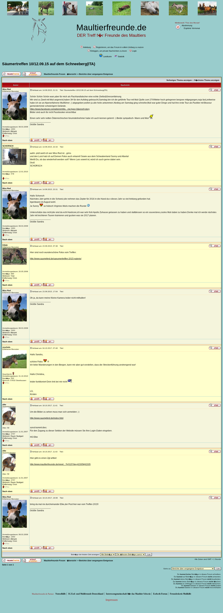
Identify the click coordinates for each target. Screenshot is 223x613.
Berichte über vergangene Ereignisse (96, 74)
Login (134, 51)
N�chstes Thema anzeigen (206, 80)
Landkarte (107, 56)
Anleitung (87, 47)
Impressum (112, 599)
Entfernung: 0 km (9, 133)
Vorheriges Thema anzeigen (179, 80)
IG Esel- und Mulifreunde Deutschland (85, 594)
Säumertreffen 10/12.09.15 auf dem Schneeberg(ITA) (48, 64)
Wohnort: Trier (8, 276)
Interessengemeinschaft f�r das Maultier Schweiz (128, 594)
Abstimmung (187, 25)
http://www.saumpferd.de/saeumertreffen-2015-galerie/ (55, 258)
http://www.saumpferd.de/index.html (46, 418)
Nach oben (7, 140)
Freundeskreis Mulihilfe (180, 594)
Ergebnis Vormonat (192, 28)
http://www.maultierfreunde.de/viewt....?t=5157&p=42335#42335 (60, 464)
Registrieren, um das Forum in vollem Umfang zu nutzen (120, 47)
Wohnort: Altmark (9, 131)
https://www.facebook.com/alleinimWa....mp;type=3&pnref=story (60, 109)
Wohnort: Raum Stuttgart (12, 436)
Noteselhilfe (60, 594)
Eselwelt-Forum (160, 594)
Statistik (121, 56)
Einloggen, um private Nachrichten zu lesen (108, 51)
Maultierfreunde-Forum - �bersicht (60, 74)
